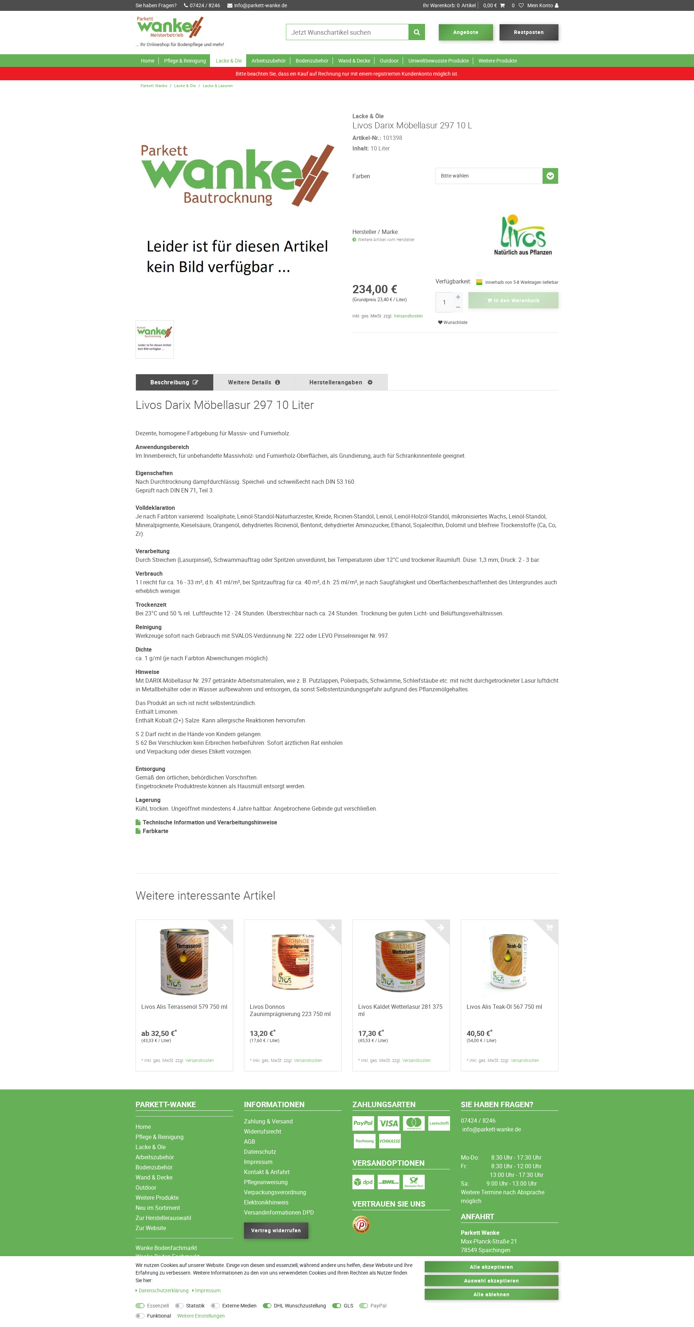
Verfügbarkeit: (453, 281)
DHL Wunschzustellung (300, 1305)
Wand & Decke (354, 60)
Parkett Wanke (154, 85)
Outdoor (389, 60)
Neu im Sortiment (158, 1208)
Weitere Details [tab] (249, 382)
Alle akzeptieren (491, 1266)
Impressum (258, 1162)
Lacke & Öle (229, 60)
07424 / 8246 (205, 5)
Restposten (529, 32)
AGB (249, 1141)
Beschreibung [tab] (169, 382)
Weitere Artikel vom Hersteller (386, 239)
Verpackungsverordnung (275, 1192)
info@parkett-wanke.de (260, 5)
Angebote (466, 32)
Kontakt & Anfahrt (267, 1172)
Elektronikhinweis (266, 1202)
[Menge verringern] (458, 307)
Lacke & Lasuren (218, 85)
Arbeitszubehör (269, 60)
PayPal (378, 1305)
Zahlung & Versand (268, 1121)
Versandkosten (408, 316)
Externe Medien (239, 1305)
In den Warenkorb (516, 300)
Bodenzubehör (312, 60)
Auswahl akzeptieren (491, 1280)
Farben (361, 176)
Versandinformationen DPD (279, 1212)
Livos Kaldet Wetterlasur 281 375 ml (400, 1010)
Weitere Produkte (498, 60)
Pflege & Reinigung (185, 60)
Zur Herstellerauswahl (163, 1218)
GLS (348, 1305)
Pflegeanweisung (266, 1182)
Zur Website (151, 1228)
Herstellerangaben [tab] (336, 382)
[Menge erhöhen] (458, 297)
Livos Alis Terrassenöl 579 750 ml (184, 1007)
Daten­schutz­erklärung (164, 1290)
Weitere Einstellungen (201, 1315)
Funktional (159, 1315)
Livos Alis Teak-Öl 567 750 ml (504, 1007)
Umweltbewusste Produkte (438, 60)
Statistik (195, 1305)
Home (147, 60)
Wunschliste (454, 322)
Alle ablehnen (492, 1294)
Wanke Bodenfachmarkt (166, 1248)
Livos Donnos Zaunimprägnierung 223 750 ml (290, 1010)
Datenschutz (260, 1152)
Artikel (460, 5)
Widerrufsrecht (262, 1131)
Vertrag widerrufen (276, 1230)
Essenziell (158, 1305)
